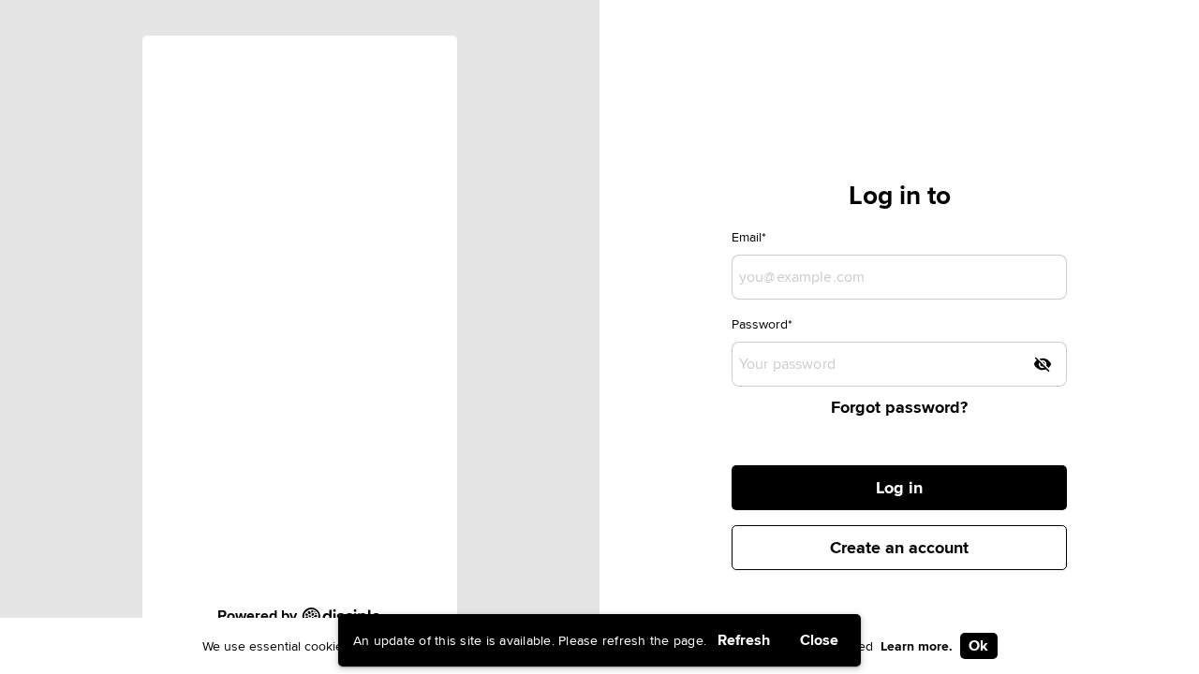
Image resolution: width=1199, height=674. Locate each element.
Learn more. (917, 646)
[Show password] (1042, 364)
